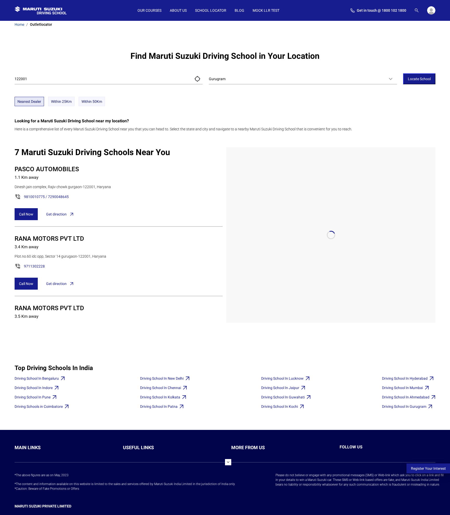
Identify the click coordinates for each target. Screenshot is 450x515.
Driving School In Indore (34, 388)
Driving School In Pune (33, 397)
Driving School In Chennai (160, 388)
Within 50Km (92, 101)
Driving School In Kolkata (160, 397)
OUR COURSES (149, 10)
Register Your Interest (428, 468)
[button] (197, 79)
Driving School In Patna (159, 406)
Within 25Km (61, 101)
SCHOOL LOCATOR (210, 10)
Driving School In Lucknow (282, 378)
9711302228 (34, 266)
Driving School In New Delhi (162, 378)
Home (19, 24)
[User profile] (431, 10)
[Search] (417, 10)
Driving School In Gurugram (404, 406)
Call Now (26, 214)
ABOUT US (178, 10)
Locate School (419, 79)
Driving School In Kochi (279, 406)
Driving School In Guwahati (283, 397)
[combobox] (303, 79)
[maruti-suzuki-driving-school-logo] (41, 10)
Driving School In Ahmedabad (405, 397)
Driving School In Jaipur (280, 388)
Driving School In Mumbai (402, 388)
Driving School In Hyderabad (405, 378)
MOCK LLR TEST (266, 10)
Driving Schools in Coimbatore (39, 406)
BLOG (239, 10)
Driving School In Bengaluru (37, 378)
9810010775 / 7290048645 (46, 197)
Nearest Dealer (29, 101)
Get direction (56, 214)
